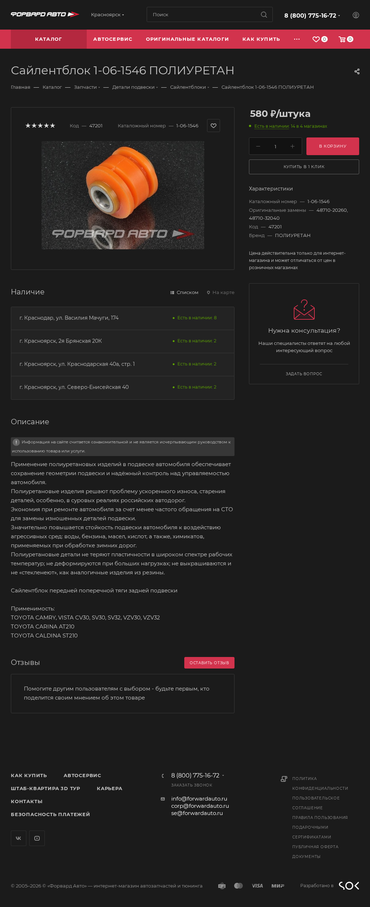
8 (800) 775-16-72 (310, 15)
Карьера (109, 788)
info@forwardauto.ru (199, 798)
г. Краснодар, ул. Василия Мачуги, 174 (69, 318)
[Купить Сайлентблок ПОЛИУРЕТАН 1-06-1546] (123, 195)
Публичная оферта (315, 847)
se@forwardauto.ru (197, 813)
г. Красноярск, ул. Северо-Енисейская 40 (74, 387)
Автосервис (82, 775)
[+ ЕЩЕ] (297, 39)
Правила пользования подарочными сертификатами (320, 827)
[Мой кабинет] (356, 16)
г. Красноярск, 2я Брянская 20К (61, 341)
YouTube (37, 838)
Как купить (29, 775)
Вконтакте (18, 838)
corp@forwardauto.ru (200, 805)
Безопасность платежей (50, 814)
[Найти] (264, 14)
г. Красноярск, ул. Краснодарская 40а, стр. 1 (77, 364)
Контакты (26, 801)
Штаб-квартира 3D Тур (45, 788)
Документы (306, 856)
